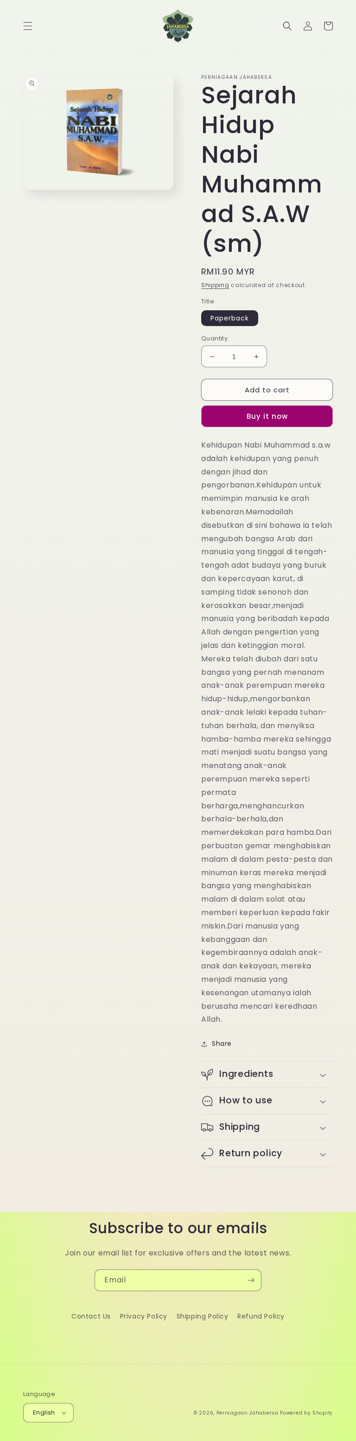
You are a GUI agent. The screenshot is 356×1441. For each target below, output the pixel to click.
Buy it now (267, 416)
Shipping (215, 285)
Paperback (229, 318)
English (44, 1412)
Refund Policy (261, 1316)
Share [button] (222, 1043)
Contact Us (91, 1316)
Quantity (214, 338)
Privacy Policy (143, 1316)
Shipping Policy (203, 1316)
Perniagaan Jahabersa (247, 1412)
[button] (28, 26)
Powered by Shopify (306, 1412)
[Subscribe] (251, 1280)
